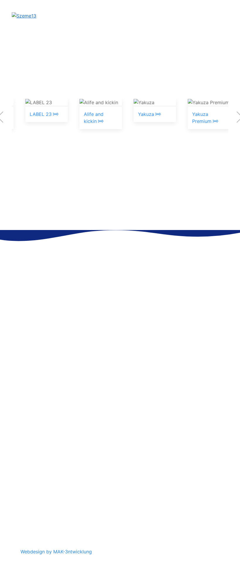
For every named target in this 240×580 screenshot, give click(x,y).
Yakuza (145, 114)
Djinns (175, 504)
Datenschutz (34, 462)
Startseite (31, 476)
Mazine (176, 497)
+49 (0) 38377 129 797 (53, 307)
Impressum (32, 469)
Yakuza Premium (187, 483)
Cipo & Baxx (182, 455)
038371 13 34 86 (46, 394)
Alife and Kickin (186, 469)
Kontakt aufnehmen (122, 210)
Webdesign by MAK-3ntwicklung (56, 552)
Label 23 (178, 462)
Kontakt (28, 455)
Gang (175, 490)
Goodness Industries (191, 511)
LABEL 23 (39, 114)
